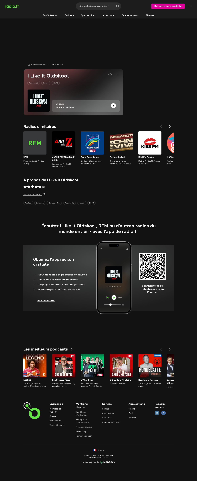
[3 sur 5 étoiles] (32, 187)
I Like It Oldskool (65, 107)
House (45, 83)
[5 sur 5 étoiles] (40, 187)
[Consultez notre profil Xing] (163, 412)
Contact (106, 409)
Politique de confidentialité (82, 421)
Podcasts (69, 15)
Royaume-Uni (54, 203)
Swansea (40, 203)
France (100, 450)
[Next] (170, 125)
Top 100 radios (50, 15)
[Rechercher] (117, 6)
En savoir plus (46, 300)
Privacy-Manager (84, 436)
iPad (131, 413)
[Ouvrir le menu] (190, 6)
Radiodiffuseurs (57, 425)
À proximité (109, 15)
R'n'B (55, 83)
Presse (53, 416)
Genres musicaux (130, 15)
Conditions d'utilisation (81, 413)
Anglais (28, 203)
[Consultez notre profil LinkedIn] (157, 412)
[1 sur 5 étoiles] (25, 187)
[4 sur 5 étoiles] (36, 187)
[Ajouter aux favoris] (109, 74)
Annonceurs (55, 421)
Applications (108, 413)
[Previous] (161, 125)
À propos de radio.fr (55, 410)
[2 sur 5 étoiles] (29, 187)
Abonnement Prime (111, 422)
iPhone (132, 409)
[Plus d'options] (118, 75)
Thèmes (150, 15)
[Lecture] (113, 105)
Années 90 (33, 83)
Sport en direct (88, 15)
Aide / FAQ (107, 418)
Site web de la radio (32, 195)
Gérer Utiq (81, 431)
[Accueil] (28, 64)
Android (132, 418)
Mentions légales (84, 427)
